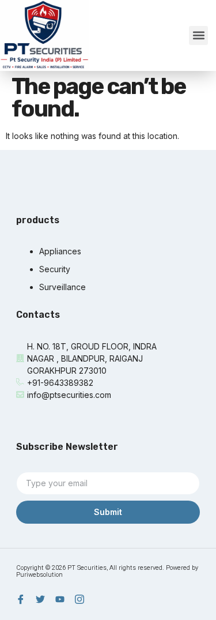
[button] (198, 35)
